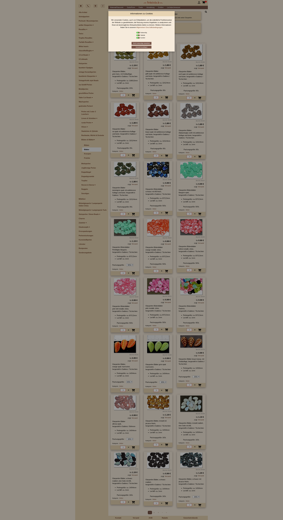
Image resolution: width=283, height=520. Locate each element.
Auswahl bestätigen (141, 47)
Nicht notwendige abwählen (141, 43)
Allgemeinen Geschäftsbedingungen (149, 27)
